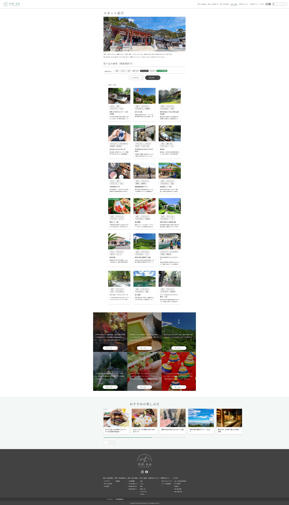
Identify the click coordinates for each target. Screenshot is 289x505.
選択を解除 (151, 77)
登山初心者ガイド (133, 489)
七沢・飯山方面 (177, 489)
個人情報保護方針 (119, 499)
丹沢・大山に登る (133, 478)
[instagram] (267, 4)
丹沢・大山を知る (108, 478)
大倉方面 (176, 486)
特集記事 (118, 481)
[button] (112, 442)
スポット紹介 (143, 478)
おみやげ (142, 494)
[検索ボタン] (273, 4)
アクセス (175, 478)
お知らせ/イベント (153, 478)
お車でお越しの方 (178, 491)
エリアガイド (107, 481)
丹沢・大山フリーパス (167, 481)
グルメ (141, 483)
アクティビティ (143, 491)
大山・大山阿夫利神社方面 (180, 481)
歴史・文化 (142, 489)
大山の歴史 (106, 486)
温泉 (141, 481)
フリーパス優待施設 (166, 483)
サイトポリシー (110, 499)
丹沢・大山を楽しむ (120, 478)
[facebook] (269, 4)
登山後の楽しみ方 (133, 486)
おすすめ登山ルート (133, 483)
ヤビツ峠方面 (177, 483)
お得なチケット (165, 478)
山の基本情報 (132, 481)
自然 (141, 486)
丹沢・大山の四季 (108, 483)
